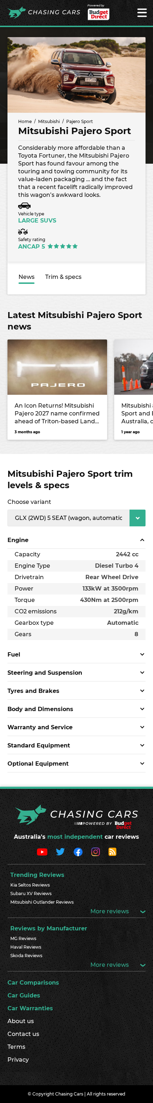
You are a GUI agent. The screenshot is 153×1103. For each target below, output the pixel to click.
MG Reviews (23, 938)
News (27, 277)
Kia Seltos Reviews (30, 885)
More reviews (110, 911)
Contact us (23, 1034)
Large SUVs (37, 220)
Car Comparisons (33, 982)
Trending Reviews (37, 875)
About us (20, 1021)
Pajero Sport (79, 121)
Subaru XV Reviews (31, 893)
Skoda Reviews (26, 955)
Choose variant (29, 502)
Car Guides (23, 995)
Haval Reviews (25, 947)
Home (25, 121)
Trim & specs (63, 277)
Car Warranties (30, 1008)
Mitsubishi (49, 121)
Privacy (18, 1059)
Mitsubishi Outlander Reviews (42, 902)
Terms (16, 1046)
